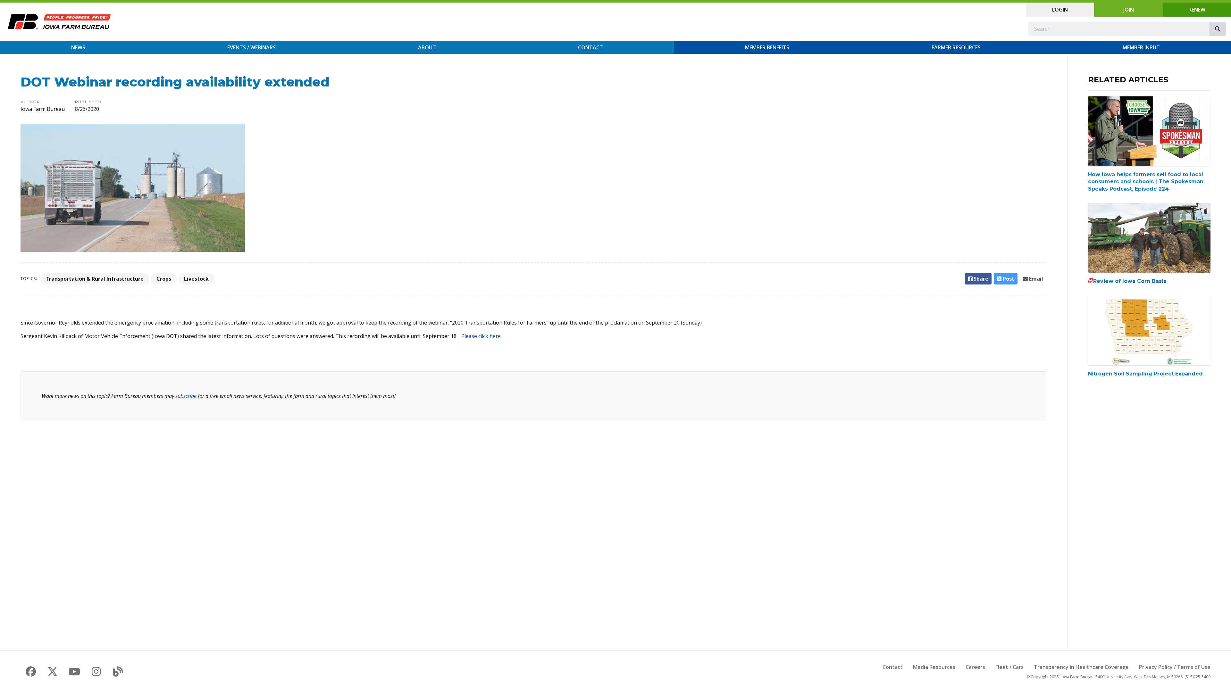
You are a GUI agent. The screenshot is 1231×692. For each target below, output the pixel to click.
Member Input (1141, 47)
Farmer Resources (956, 47)
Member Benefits (767, 47)
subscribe (186, 396)
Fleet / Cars (1009, 667)
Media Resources (934, 667)
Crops (163, 278)
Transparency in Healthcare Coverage (1081, 667)
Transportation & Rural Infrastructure (95, 278)
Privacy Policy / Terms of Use (1174, 667)
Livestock (196, 278)
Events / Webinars (251, 47)
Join (1128, 9)
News (78, 47)
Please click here (481, 336)
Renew (1196, 9)
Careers (975, 667)
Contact (590, 47)
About (427, 47)
